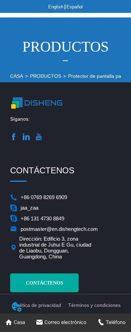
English (55, 6)
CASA (16, 76)
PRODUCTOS (45, 76)
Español (74, 6)
